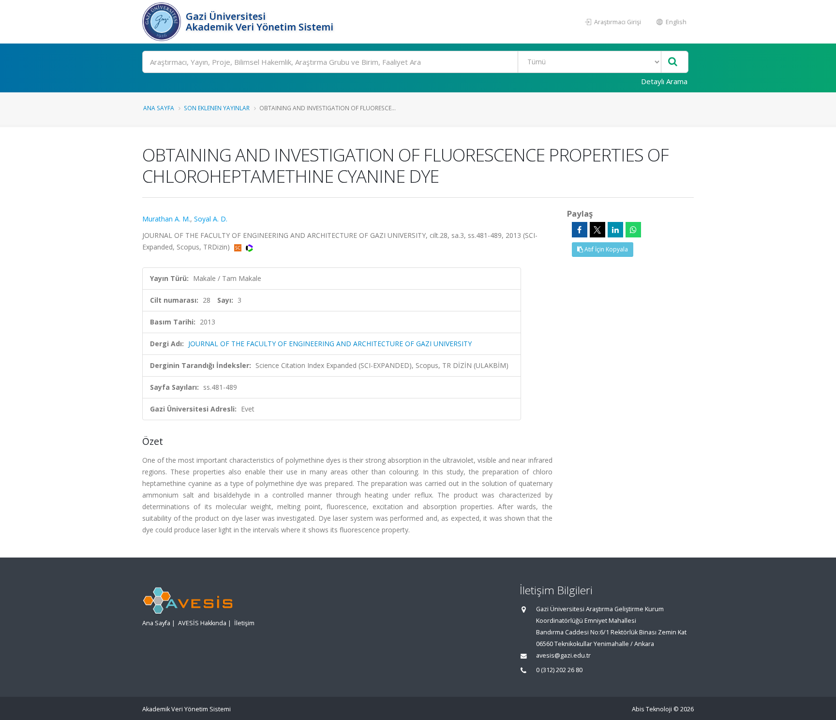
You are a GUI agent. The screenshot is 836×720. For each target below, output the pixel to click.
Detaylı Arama (664, 81)
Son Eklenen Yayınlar (217, 108)
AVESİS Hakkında (202, 623)
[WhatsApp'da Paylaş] (633, 229)
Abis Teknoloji (652, 709)
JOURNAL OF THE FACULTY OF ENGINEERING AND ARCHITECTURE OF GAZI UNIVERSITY (330, 343)
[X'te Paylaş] (597, 229)
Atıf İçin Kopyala (605, 249)
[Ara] (673, 62)
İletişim (244, 623)
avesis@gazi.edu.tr (563, 655)
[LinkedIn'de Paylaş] (615, 229)
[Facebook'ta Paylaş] (579, 229)
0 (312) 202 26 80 (559, 670)
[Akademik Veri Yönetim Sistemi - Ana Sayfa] (162, 22)
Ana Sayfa (158, 108)
